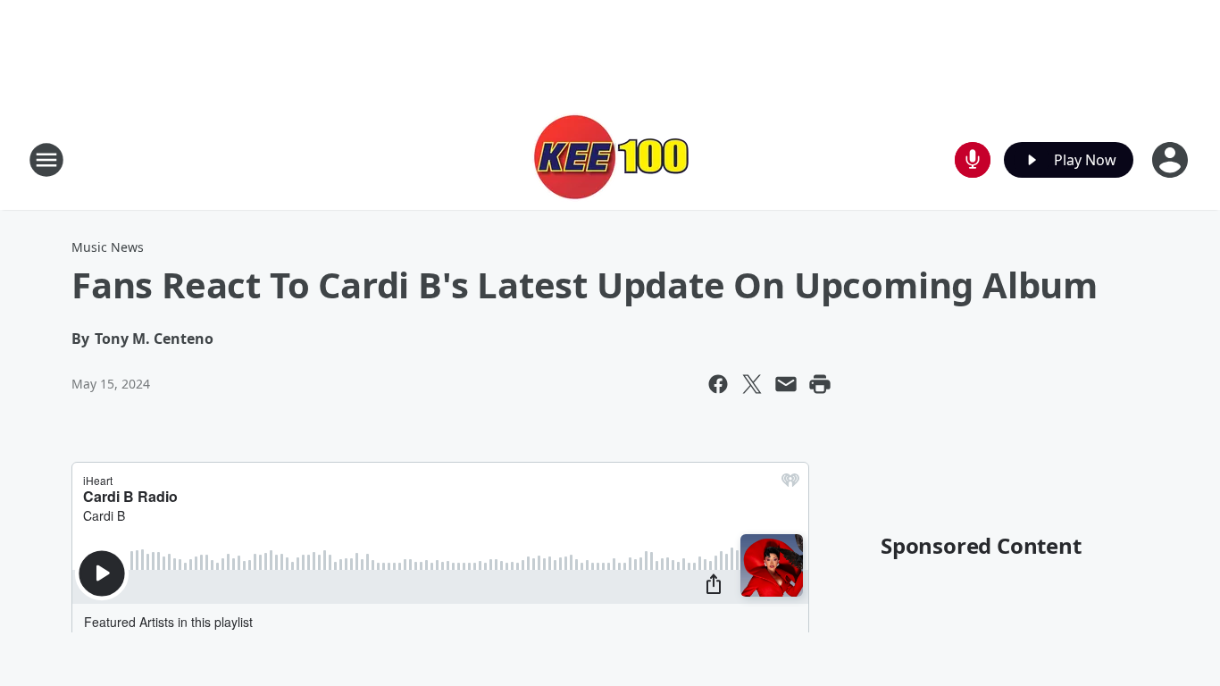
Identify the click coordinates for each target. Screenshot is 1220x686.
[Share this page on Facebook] (718, 384)
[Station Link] (610, 159)
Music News (107, 246)
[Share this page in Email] (785, 384)
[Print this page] (819, 384)
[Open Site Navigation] (46, 160)
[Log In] (1171, 160)
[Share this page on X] (752, 384)
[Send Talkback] (972, 160)
